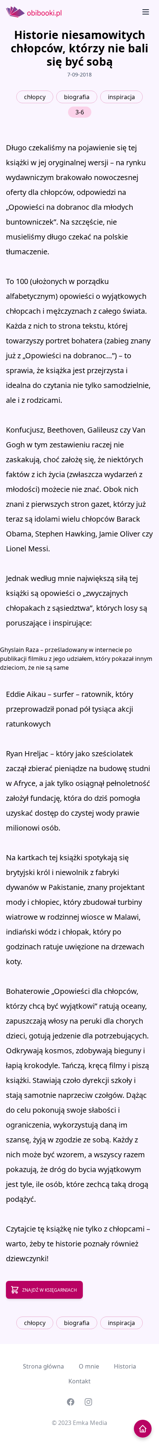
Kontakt (79, 1381)
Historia (125, 1366)
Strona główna (43, 1366)
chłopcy (34, 97)
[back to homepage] (143, 1429)
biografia (76, 97)
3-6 (79, 112)
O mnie (89, 1366)
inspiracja (121, 97)
